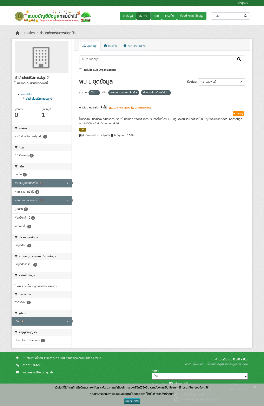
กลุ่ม (156, 16)
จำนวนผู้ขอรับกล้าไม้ (93, 107)
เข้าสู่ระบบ (243, 3)
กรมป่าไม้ (26, 94)
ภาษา (155, 371)
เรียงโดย (191, 82)
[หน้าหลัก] (17, 33)
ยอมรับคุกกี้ (132, 401)
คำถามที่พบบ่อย (194, 364)
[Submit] (245, 16)
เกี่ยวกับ (169, 16)
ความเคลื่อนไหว (136, 46)
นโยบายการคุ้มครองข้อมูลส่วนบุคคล (227, 364)
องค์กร (143, 16)
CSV (83, 129)
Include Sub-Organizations (99, 70)
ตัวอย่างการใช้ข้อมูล (192, 16)
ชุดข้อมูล (128, 16)
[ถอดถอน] (97, 92)
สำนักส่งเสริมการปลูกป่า (57, 33)
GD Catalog (238, 113)
